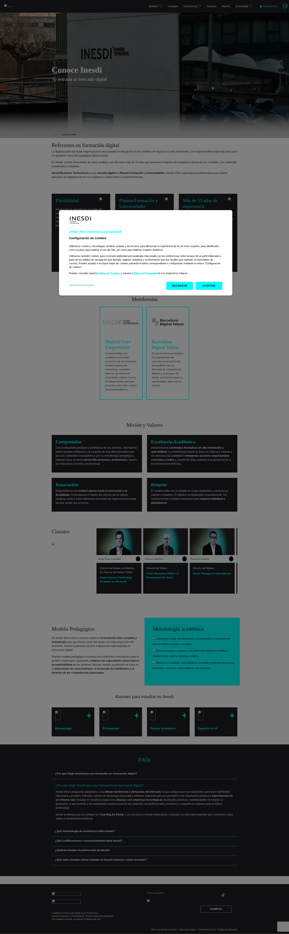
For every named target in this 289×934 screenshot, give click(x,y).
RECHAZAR (179, 285)
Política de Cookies (109, 273)
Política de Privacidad (144, 273)
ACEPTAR (209, 285)
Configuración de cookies (81, 285)
